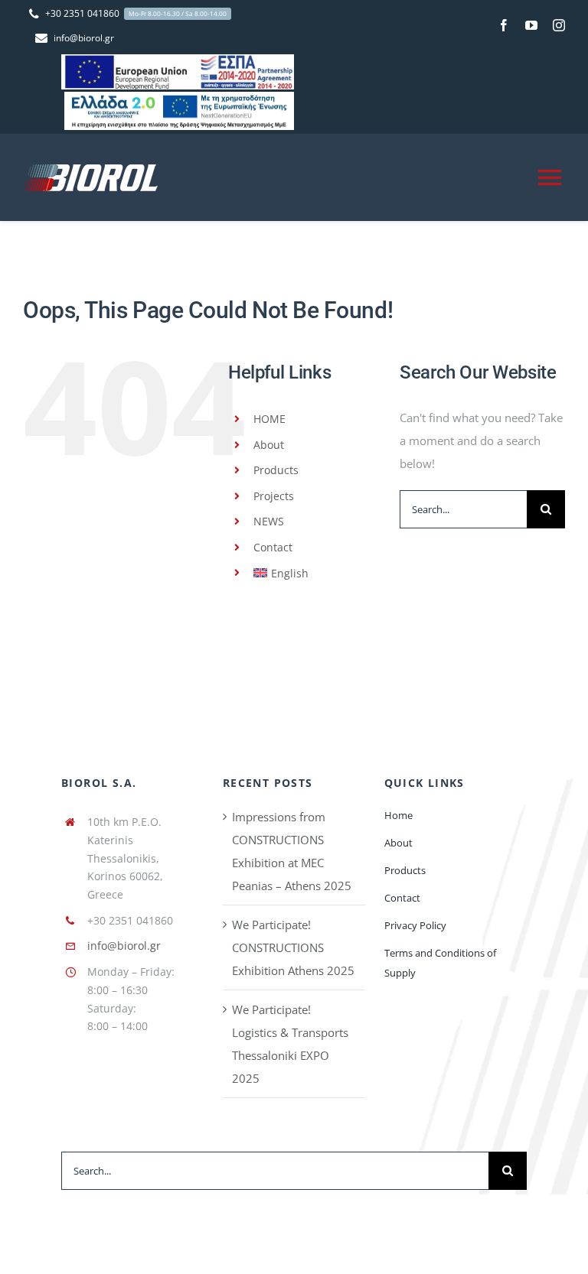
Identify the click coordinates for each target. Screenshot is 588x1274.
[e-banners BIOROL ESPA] (177, 59)
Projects (273, 496)
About (268, 444)
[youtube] (531, 25)
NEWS (268, 521)
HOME (269, 418)
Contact (272, 547)
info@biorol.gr (124, 945)
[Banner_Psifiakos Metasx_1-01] (179, 97)
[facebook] (504, 25)
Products (276, 470)
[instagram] (559, 25)
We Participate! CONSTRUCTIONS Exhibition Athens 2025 (293, 947)
